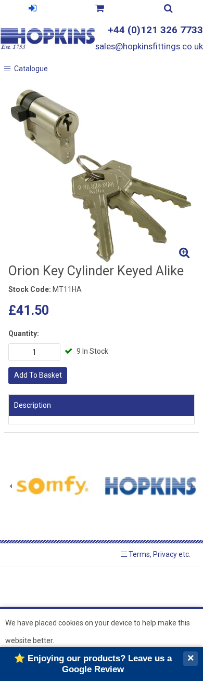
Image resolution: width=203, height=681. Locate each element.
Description (32, 405)
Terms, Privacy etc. (159, 554)
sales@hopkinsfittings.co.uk (149, 46)
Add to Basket (38, 375)
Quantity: (23, 333)
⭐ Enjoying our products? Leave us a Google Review (93, 663)
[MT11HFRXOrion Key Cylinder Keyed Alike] (101, 175)
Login (32, 9)
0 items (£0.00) (99, 9)
